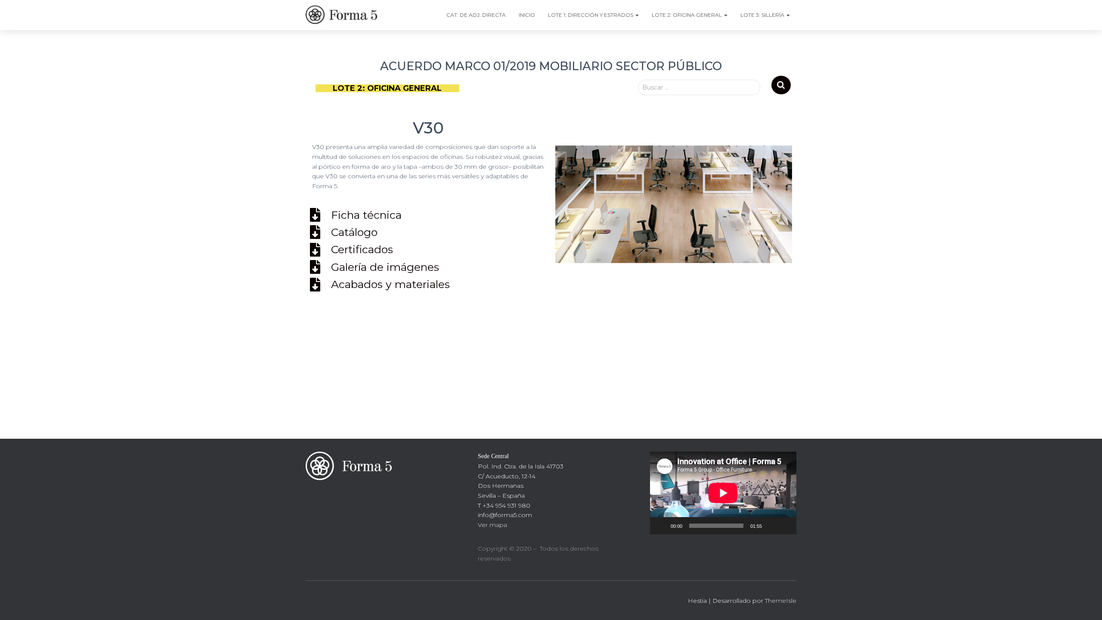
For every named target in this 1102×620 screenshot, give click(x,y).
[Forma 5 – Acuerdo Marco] (343, 15)
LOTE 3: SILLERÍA (763, 15)
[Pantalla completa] (785, 525)
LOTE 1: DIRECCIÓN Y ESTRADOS (591, 15)
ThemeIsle (780, 600)
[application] (723, 493)
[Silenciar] (771, 525)
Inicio (527, 15)
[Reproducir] (661, 525)
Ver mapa (492, 525)
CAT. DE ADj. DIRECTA (476, 15)
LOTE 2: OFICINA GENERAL (687, 15)
